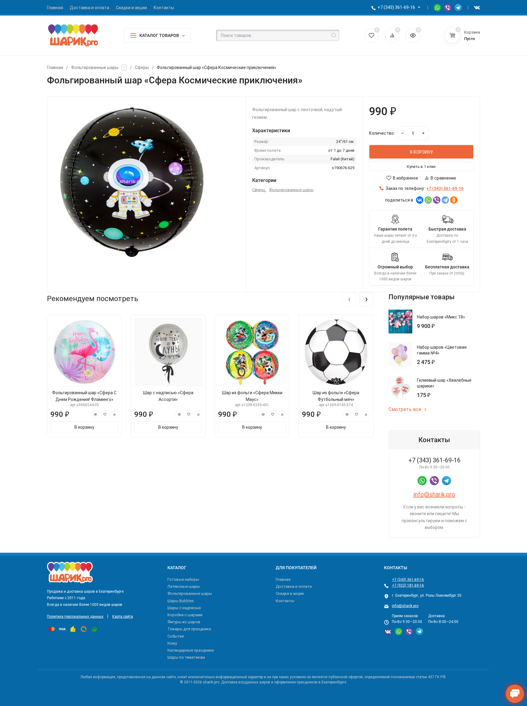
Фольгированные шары (94, 67)
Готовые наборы (183, 579)
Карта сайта (122, 616)
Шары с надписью (184, 608)
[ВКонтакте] (419, 200)
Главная (55, 67)
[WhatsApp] (428, 200)
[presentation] (349, 299)
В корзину (84, 427)
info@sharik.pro (434, 494)
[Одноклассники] (453, 200)
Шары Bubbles (180, 601)
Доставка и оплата (294, 586)
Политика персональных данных (75, 616)
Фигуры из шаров (183, 622)
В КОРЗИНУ (421, 152)
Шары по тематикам (186, 657)
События (175, 636)
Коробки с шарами (185, 615)
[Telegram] (445, 200)
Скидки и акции (290, 593)
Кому (172, 643)
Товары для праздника (189, 629)
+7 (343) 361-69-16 (396, 7)
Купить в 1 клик (421, 166)
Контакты (285, 601)
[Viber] (436, 200)
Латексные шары (183, 586)
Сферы (142, 67)
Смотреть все (405, 409)
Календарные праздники (190, 650)
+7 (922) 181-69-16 (408, 585)
